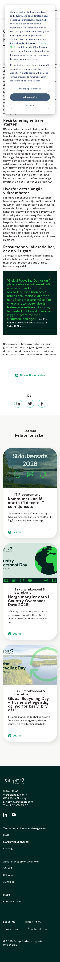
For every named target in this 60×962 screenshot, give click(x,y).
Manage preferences (30, 88)
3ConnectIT (10, 875)
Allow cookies (30, 97)
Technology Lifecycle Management (25, 828)
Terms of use (11, 929)
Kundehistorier (12, 901)
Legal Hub (9, 921)
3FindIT (7, 868)
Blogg (6, 895)
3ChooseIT (10, 881)
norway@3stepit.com (19, 801)
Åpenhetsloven (37, 929)
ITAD (6, 835)
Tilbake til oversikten (32, 375)
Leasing (8, 848)
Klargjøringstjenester (16, 841)
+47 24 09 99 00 (17, 805)
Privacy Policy (32, 921)
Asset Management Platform (21, 861)
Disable (30, 105)
